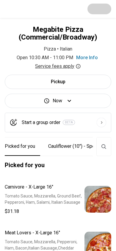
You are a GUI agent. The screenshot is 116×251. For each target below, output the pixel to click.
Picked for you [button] (20, 146)
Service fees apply (54, 66)
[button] (58, 199)
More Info (87, 57)
